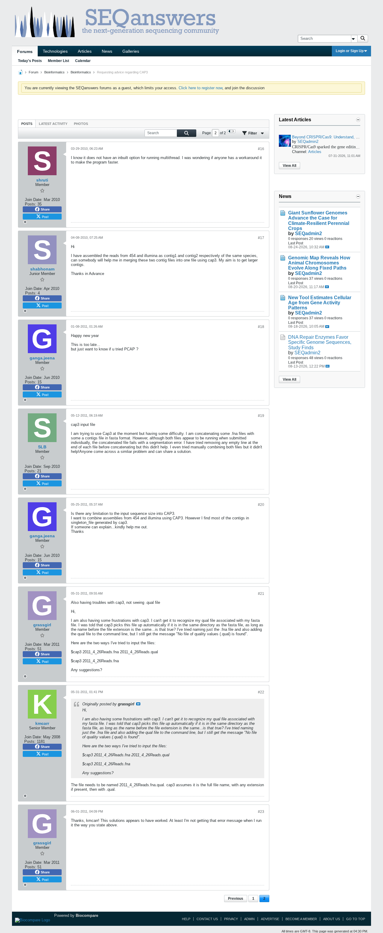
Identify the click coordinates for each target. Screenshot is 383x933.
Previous (235, 898)
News (107, 51)
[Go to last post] (327, 247)
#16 (261, 149)
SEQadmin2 (307, 141)
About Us (331, 919)
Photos (81, 123)
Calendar (83, 61)
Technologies (55, 51)
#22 (261, 692)
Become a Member (301, 919)
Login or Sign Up (350, 51)
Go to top (355, 919)
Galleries (130, 51)
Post (45, 216)
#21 (261, 594)
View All (289, 166)
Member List (58, 61)
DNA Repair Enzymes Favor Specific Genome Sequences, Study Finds (319, 342)
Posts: (30, 204)
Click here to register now (200, 88)
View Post (138, 703)
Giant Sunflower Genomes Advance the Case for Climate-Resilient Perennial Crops (318, 220)
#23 (261, 812)
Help (186, 919)
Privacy (231, 919)
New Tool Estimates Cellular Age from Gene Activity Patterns (319, 302)
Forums (25, 51)
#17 (261, 238)
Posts (26, 123)
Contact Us (207, 919)
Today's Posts (30, 61)
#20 (261, 505)
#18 (261, 327)
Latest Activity (53, 123)
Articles (85, 51)
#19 (261, 416)
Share (45, 209)
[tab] (27, 124)
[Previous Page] (229, 131)
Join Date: (33, 199)
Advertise (270, 919)
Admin (249, 919)
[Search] (362, 39)
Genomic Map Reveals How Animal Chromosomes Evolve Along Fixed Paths (319, 262)
